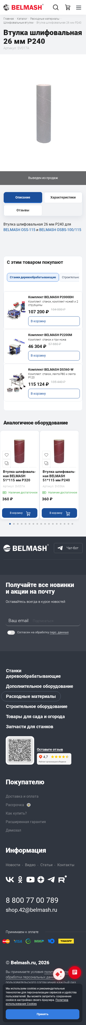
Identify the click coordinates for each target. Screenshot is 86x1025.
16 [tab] (68, 527)
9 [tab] (41, 527)
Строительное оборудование (36, 706)
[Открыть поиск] (56, 7)
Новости (13, 865)
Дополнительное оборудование (39, 686)
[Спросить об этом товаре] (59, 974)
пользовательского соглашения (31, 982)
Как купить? (16, 813)
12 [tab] (52, 527)
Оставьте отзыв (50, 750)
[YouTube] (30, 879)
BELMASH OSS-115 (19, 230)
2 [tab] (13, 527)
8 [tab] (37, 527)
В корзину (38, 321)
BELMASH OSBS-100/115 (60, 230)
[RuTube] (62, 879)
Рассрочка (15, 805)
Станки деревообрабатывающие (33, 673)
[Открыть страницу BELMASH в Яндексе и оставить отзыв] (20, 750)
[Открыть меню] (79, 7)
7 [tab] (33, 527)
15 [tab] (64, 527)
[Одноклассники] (20, 879)
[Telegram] (51, 879)
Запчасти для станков (29, 726)
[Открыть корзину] (68, 7)
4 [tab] (21, 527)
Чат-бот (72, 548)
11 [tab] (49, 527)
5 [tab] (25, 527)
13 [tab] (56, 527)
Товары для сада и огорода (35, 716)
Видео (30, 865)
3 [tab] (17, 527)
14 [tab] (60, 527)
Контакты (65, 865)
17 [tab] (72, 527)
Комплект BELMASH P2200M (50, 335)
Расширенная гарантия (26, 822)
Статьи (46, 865)
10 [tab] (45, 527)
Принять (42, 1014)
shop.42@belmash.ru (31, 910)
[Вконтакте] (10, 879)
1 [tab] (10, 527)
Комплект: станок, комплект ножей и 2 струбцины (53, 303)
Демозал (13, 830)
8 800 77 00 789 (32, 900)
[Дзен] (40, 879)
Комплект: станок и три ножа (47, 339)
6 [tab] (29, 527)
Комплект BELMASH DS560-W (50, 369)
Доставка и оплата (22, 796)
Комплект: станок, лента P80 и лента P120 (51, 375)
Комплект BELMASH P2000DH (51, 297)
